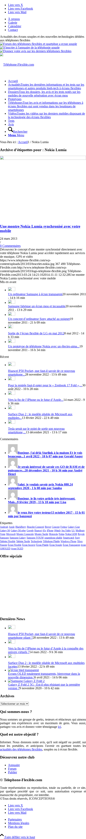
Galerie (12, 22)
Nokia (61, 534)
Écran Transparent (71, 545)
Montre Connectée (25, 534)
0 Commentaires (10, 245)
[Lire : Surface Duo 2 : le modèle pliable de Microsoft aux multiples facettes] (11, 408)
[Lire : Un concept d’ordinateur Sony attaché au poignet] (11, 314)
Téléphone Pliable (51, 541)
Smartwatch (68, 537)
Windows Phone (68, 541)
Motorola (53, 534)
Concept (56, 526)
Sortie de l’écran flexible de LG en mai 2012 (36, 333)
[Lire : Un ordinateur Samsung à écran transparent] (11, 290)
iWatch (57, 530)
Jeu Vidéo (66, 530)
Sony (77, 537)
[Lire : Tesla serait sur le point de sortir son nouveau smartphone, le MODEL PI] (11, 422)
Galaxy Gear (74, 526)
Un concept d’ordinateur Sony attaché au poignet (39, 319)
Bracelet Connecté (35, 526)
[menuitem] (47, 19)
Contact (13, 30)
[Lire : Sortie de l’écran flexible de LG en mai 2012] (10, 327)
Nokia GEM (71, 534)
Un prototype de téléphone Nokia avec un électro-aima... (43, 346)
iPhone (50, 530)
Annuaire (14, 765)
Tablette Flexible (7, 541)
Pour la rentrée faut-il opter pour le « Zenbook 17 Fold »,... (45, 385)
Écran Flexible (14, 545)
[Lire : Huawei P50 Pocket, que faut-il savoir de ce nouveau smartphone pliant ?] (11, 365)
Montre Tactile (41, 534)
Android (4, 526)
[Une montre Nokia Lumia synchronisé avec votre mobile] (43, 158)
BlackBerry (20, 526)
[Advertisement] (43, 587)
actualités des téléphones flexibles (21, 749)
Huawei (38, 530)
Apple (12, 526)
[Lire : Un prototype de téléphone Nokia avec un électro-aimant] (11, 341)
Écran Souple (55, 545)
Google (30, 530)
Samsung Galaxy (18, 537)
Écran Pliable (42, 545)
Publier (12, 772)
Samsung (4, 537)
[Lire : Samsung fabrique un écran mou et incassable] (11, 302)
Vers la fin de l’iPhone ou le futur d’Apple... (35, 399)
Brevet (48, 526)
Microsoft (11, 534)
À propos (14, 19)
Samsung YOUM (35, 537)
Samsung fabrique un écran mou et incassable (36, 306)
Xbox (80, 541)
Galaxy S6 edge (18, 530)
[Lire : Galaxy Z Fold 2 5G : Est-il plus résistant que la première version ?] (26, 681)
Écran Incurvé (28, 545)
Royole (81, 534)
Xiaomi (3, 545)
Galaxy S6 (5, 530)
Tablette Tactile (23, 541)
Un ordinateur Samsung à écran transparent (35, 294)
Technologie (36, 541)
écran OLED (17, 548)
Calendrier (14, 26)
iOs (44, 530)
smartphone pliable (53, 537)
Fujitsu (63, 526)
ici (59, 726)
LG (73, 530)
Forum (12, 768)
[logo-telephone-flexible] (17, 64)
